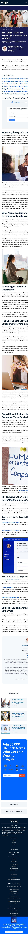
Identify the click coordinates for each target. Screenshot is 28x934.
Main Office (14, 866)
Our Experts (14, 842)
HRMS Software (14, 859)
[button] (26, 3)
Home (3, 27)
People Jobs (14, 844)
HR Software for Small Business (14, 856)
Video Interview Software (14, 895)
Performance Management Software (14, 908)
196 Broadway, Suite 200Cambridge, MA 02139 (14, 869)
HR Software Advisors (14, 849)
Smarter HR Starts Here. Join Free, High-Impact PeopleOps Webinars (14, 925)
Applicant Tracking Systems (14, 889)
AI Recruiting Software (14, 913)
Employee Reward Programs (14, 903)
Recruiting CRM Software (14, 893)
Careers (14, 840)
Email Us (14, 877)
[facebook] (14, 883)
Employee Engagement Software (14, 901)
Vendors (14, 847)
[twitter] (18, 883)
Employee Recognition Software (14, 905)
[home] (6, 2)
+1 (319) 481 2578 (14, 874)
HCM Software (14, 861)
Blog (7, 27)
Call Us (14, 872)
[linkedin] (9, 883)
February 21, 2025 (16, 718)
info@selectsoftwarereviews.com (14, 879)
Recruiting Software (14, 891)
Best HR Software (14, 854)
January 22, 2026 (15, 705)
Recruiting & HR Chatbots (14, 915)
